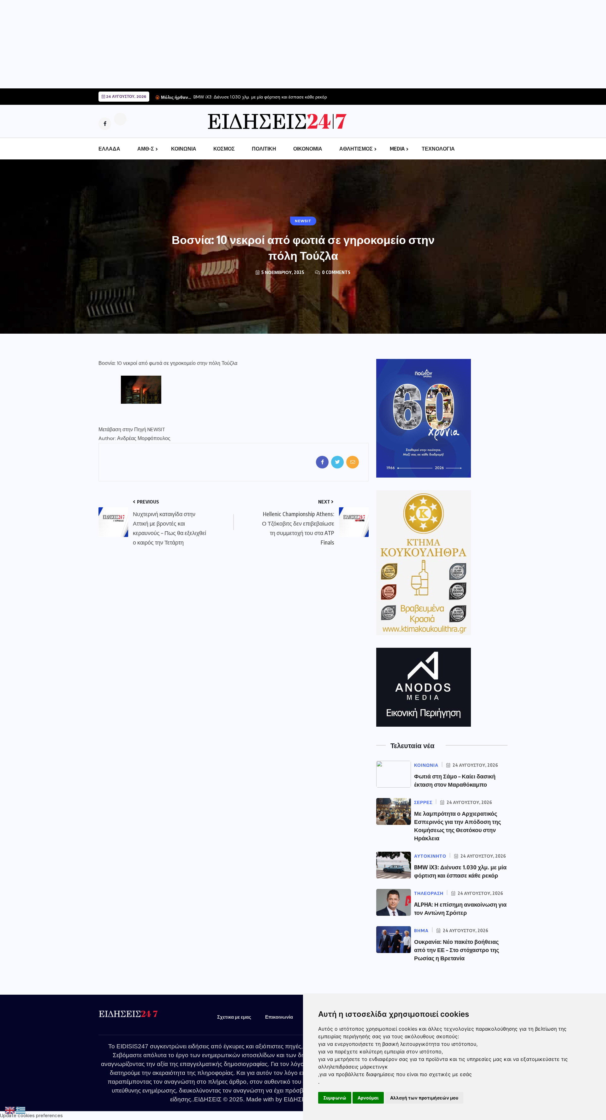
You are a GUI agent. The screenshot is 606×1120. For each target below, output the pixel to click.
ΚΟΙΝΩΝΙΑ (183, 149)
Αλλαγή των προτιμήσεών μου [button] (424, 1097)
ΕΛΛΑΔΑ (109, 149)
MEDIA (397, 149)
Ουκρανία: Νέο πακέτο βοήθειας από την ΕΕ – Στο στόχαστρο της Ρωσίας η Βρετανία (456, 950)
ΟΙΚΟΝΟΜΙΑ (307, 149)
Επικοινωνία (279, 1017)
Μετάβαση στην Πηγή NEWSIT (131, 429)
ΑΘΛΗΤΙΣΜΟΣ (356, 149)
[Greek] (20, 1110)
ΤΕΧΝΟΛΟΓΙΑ (438, 149)
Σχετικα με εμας (234, 1017)
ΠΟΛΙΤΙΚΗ (264, 149)
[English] (10, 1110)
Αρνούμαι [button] (368, 1097)
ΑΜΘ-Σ (145, 149)
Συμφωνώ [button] (334, 1097)
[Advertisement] (189, 44)
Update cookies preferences (31, 1115)
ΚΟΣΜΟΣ (224, 149)
